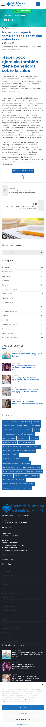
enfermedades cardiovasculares (15, 459)
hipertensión (25, 463)
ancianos (36, 421)
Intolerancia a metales (10, 307)
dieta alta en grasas (26, 442)
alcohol (6, 421)
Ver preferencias (23, 719)
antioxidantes (8, 426)
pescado (6, 479)
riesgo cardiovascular (12, 484)
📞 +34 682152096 (22, 11)
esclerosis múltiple (10, 463)
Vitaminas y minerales (10, 337)
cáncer (36, 430)
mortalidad (7, 475)
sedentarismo (27, 170)
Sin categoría (7, 329)
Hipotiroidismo (7, 298)
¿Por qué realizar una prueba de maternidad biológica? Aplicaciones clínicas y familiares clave (25, 379)
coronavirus (26, 430)
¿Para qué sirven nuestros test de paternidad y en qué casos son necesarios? (28, 402)
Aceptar (23, 707)
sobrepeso (7, 488)
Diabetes (5, 280)
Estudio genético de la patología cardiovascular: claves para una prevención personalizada (24, 367)
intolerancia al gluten (31, 467)
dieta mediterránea (10, 446)
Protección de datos (9, 559)
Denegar (23, 713)
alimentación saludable (21, 421)
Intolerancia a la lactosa (10, 302)
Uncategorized (7, 333)
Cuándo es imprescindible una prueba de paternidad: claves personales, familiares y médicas (27, 355)
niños (17, 475)
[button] (43, 685)
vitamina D (18, 488)
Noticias (5, 315)
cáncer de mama (9, 438)
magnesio (19, 471)
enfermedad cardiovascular (24, 451)
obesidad (34, 475)
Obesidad (5, 320)
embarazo (7, 451)
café (5, 430)
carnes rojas (14, 430)
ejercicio (16, 170)
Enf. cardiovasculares (9, 289)
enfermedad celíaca (10, 455)
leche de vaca (8, 471)
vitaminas (27, 488)
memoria (39, 471)
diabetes (6, 442)
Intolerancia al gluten (9, 311)
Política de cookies (23, 724)
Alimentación (7, 267)
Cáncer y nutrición (8, 272)
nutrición (25, 475)
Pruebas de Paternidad (10, 324)
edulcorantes (25, 446)
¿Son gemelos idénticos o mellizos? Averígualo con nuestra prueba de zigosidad (25, 391)
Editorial (5, 285)
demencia (34, 438)
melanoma (29, 471)
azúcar (19, 426)
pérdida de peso (18, 479)
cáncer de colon (27, 434)
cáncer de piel (23, 438)
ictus (19, 467)
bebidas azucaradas (32, 426)
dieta (14, 442)
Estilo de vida (10, 28)
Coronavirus (6, 276)
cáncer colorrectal (11, 434)
